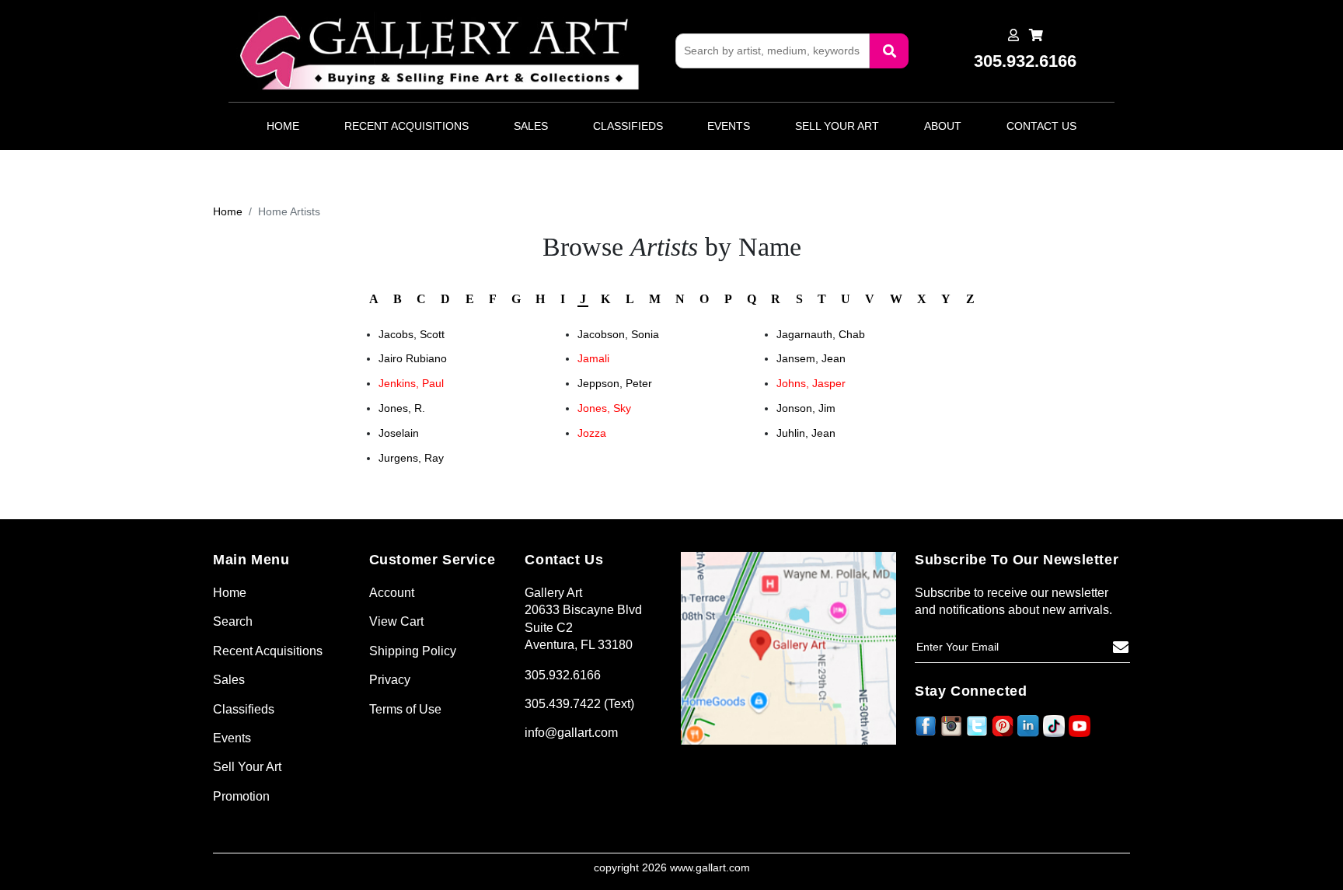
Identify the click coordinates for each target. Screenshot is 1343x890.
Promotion (241, 796)
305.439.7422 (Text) (579, 703)
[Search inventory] (889, 50)
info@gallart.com (571, 732)
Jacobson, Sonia (618, 334)
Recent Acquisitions (406, 126)
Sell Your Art (837, 126)
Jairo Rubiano (412, 358)
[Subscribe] (1120, 647)
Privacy (389, 679)
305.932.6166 (563, 675)
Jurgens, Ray (411, 458)
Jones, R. (401, 408)
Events (728, 126)
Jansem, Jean (811, 358)
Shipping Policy (412, 651)
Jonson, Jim (805, 408)
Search (233, 621)
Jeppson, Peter (614, 383)
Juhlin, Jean (805, 433)
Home (283, 126)
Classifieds (628, 126)
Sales (531, 126)
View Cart (396, 621)
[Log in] (1013, 35)
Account (391, 592)
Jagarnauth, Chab (820, 334)
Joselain (398, 433)
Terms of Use (405, 709)
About (942, 126)
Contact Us (1041, 126)
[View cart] (1036, 35)
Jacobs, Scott (411, 334)
